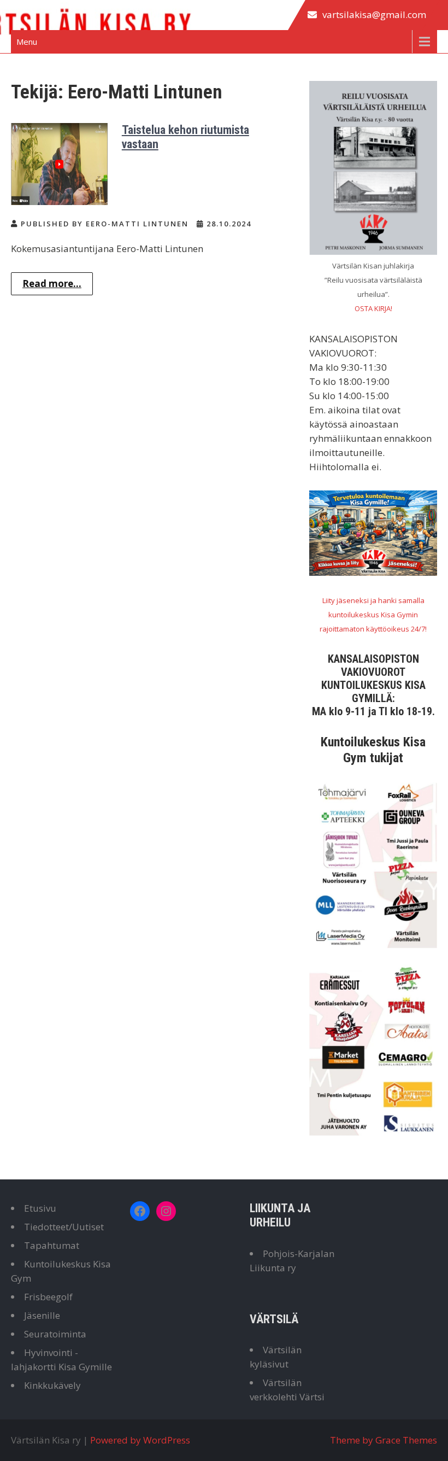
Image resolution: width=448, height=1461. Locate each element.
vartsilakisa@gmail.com (374, 14)
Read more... (51, 283)
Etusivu (40, 1208)
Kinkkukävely (52, 1385)
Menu (26, 41)
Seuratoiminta (55, 1334)
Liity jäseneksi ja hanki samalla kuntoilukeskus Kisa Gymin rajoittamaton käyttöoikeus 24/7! (373, 614)
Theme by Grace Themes (383, 1440)
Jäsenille (42, 1315)
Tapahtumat (51, 1245)
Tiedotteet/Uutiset (64, 1226)
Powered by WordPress (140, 1440)
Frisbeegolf (48, 1296)
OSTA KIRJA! (373, 308)
